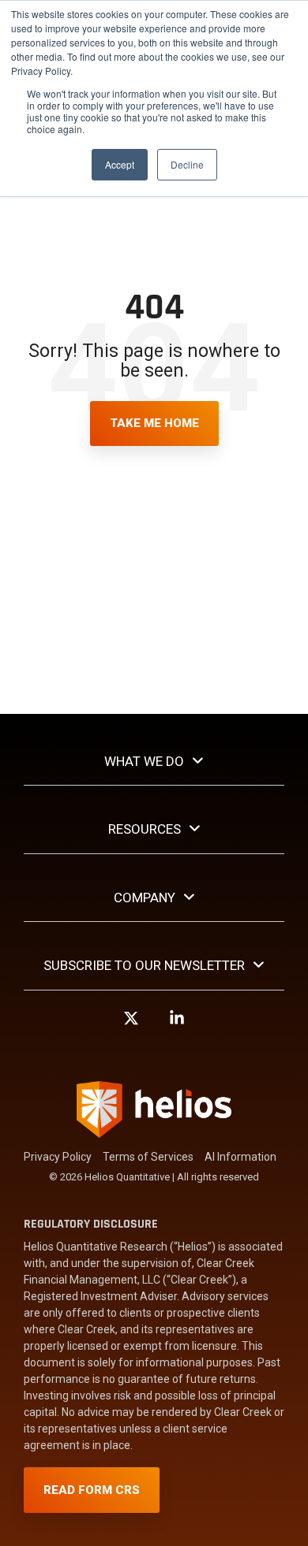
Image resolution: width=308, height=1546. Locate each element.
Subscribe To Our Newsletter (144, 965)
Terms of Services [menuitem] (148, 1156)
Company (144, 897)
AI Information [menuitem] (240, 1156)
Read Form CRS (91, 1490)
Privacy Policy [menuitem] (58, 1156)
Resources (144, 829)
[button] (131, 1025)
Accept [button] (119, 164)
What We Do (144, 761)
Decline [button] (187, 164)
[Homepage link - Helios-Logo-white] (154, 1131)
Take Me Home (154, 423)
